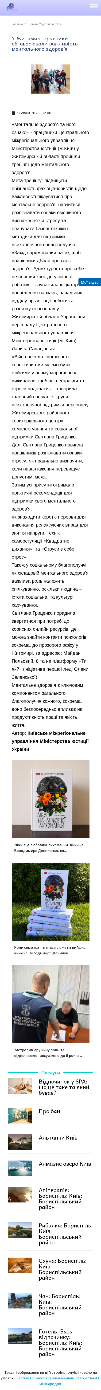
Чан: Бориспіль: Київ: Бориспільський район (60, 1304)
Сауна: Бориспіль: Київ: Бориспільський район (63, 1269)
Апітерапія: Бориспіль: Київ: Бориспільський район (60, 1198)
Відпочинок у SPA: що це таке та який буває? (64, 1087)
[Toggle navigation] (93, 6)
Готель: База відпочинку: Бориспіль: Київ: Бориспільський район (60, 1342)
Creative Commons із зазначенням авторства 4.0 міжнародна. (57, 1380)
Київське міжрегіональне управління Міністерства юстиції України (50, 740)
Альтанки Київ (58, 1137)
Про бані (50, 1110)
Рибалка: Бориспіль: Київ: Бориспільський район (66, 1234)
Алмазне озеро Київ (65, 1163)
